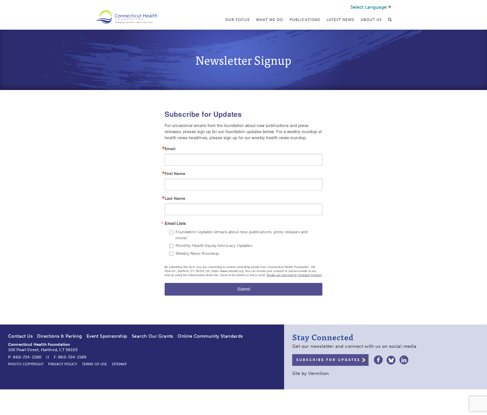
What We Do (269, 19)
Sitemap (119, 364)
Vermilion (318, 373)
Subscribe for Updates (328, 360)
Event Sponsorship (106, 336)
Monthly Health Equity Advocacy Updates (214, 245)
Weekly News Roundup (197, 253)
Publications (305, 19)
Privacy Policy (62, 364)
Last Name (175, 198)
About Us (371, 19)
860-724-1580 (27, 357)
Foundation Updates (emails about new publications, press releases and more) (241, 234)
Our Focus (237, 19)
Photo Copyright (26, 364)
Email (170, 149)
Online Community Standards (210, 336)
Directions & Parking (59, 336)
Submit (243, 289)
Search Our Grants (152, 336)
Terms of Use (94, 364)
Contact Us (20, 336)
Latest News (340, 19)
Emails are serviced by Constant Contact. (294, 275)
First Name (175, 174)
